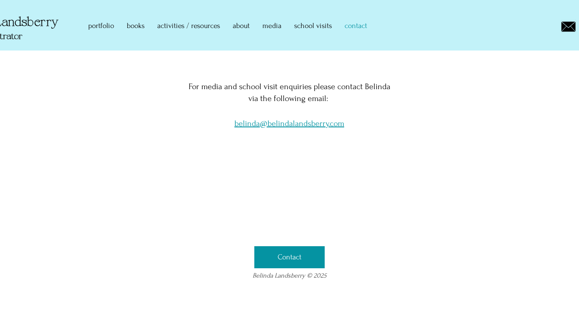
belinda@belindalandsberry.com (289, 123)
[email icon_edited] (568, 26)
